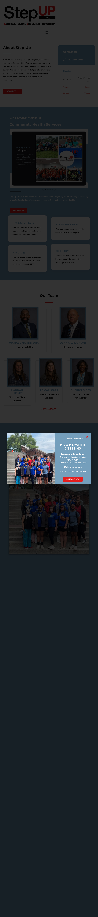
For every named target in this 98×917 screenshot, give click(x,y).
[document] (49, 458)
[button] (87, 436)
